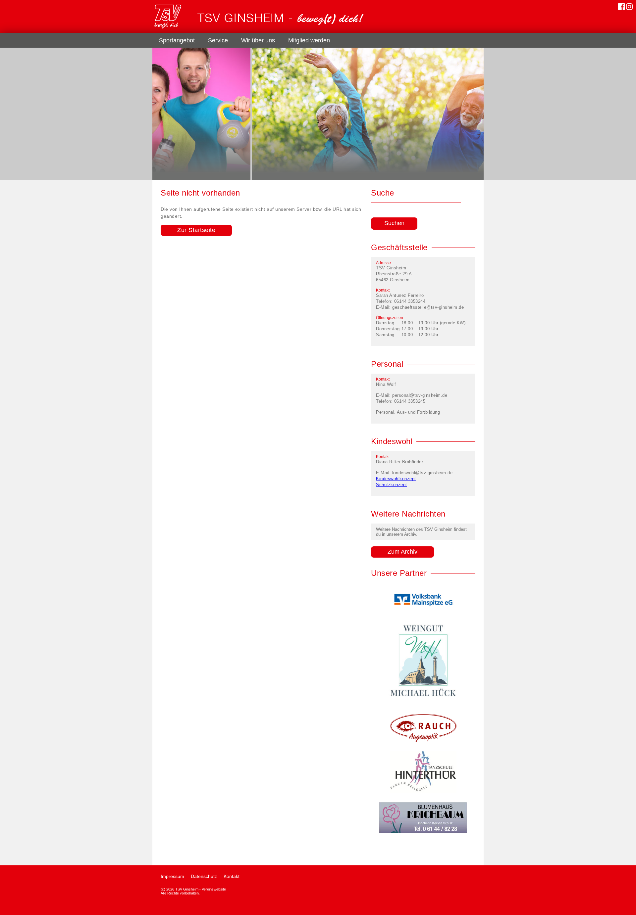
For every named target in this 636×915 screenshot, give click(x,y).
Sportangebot (177, 40)
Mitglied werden (309, 40)
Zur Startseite (196, 230)
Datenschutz (204, 876)
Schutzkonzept (391, 484)
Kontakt (231, 876)
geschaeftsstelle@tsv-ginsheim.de (428, 307)
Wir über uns (258, 40)
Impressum (172, 876)
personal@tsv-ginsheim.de (419, 395)
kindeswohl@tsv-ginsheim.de (422, 472)
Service (218, 40)
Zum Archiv (402, 551)
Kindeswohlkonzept (396, 478)
